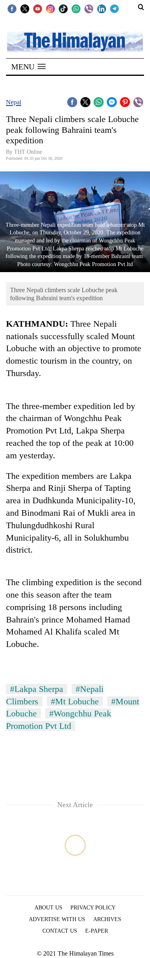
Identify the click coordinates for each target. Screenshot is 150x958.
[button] (28, 67)
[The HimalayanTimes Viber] (89, 8)
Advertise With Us (57, 919)
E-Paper (96, 931)
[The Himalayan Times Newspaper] (75, 41)
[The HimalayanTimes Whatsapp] (76, 8)
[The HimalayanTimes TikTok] (63, 8)
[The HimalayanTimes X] (25, 8)
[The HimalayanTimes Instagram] (50, 8)
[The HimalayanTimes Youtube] (37, 8)
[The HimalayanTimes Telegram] (114, 8)
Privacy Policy (93, 908)
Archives (107, 919)
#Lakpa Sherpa (36, 689)
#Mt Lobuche (75, 701)
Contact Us (59, 931)
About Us (48, 908)
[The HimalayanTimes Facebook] (12, 8)
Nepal (13, 102)
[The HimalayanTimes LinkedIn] (101, 8)
